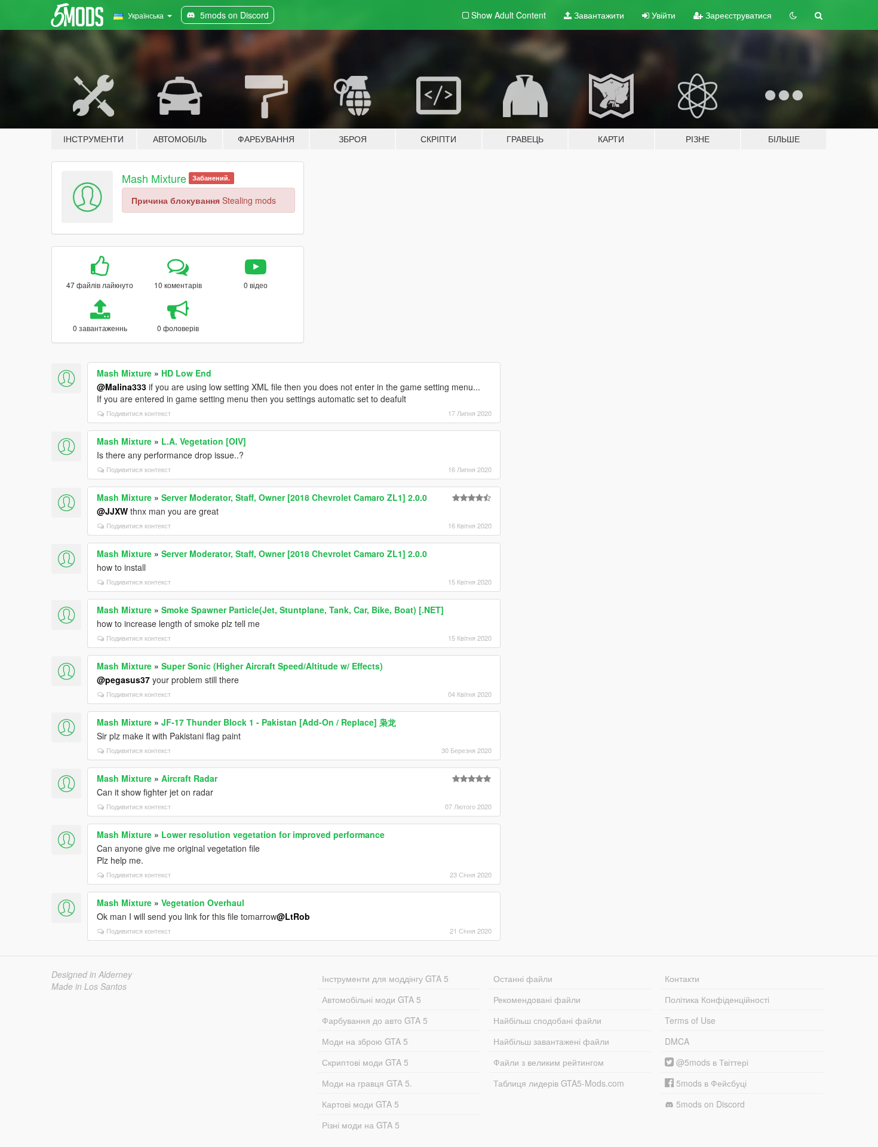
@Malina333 (121, 387)
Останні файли (522, 978)
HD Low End (186, 373)
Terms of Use (690, 1020)
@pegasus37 (123, 680)
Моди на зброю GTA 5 (365, 1041)
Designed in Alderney (91, 974)
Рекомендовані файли (537, 999)
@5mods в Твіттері (711, 1062)
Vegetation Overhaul (202, 903)
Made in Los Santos (89, 986)
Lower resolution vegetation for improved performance (273, 834)
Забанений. (211, 177)
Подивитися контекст (138, 413)
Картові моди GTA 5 (360, 1104)
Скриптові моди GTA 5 (365, 1062)
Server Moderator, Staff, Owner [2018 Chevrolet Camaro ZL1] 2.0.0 (294, 497)
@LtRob (293, 916)
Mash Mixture (154, 178)
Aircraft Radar (189, 778)
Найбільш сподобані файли (547, 1020)
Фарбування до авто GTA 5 (375, 1020)
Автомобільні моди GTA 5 (371, 999)
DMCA (677, 1041)
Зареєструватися (737, 15)
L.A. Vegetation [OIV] (203, 441)
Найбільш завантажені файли (551, 1041)
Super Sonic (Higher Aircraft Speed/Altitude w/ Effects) (272, 666)
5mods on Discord (709, 1104)
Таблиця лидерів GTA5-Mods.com (558, 1083)
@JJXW (112, 511)
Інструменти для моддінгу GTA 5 (385, 978)
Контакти (682, 978)
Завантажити (598, 15)
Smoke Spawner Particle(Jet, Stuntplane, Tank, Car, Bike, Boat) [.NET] (302, 610)
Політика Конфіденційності (717, 999)
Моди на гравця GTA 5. (367, 1083)
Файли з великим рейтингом (548, 1062)
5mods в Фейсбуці (710, 1083)
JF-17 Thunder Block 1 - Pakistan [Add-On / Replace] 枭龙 (278, 722)
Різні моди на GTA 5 (361, 1125)
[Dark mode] (793, 15)
